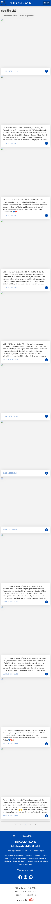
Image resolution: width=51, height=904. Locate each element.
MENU (46, 3)
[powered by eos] (25, 899)
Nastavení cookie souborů (25, 895)
